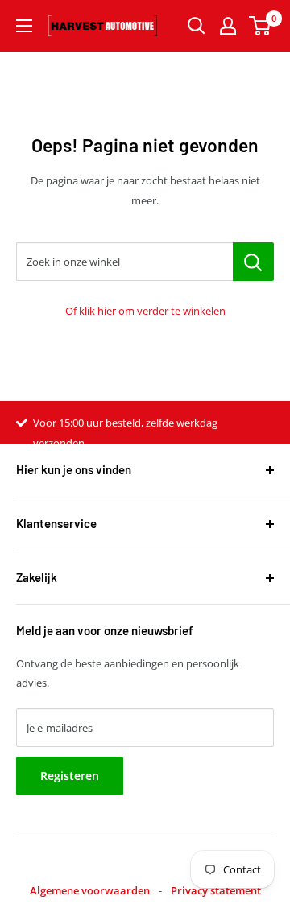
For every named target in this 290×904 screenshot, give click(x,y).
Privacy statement (216, 890)
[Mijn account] (228, 26)
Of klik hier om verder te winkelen (145, 310)
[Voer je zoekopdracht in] (196, 26)
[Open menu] (24, 25)
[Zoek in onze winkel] (253, 261)
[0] (261, 25)
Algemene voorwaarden (90, 890)
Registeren (69, 775)
